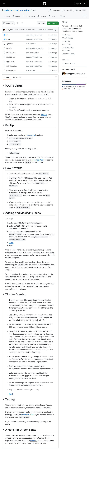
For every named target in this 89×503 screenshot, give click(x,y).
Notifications (56, 10)
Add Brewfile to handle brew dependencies (41, 48)
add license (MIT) (32, 53)
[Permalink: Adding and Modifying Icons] (3, 212)
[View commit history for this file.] (55, 29)
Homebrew (30, 135)
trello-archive (11, 10)
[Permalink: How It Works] (3, 167)
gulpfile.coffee (11, 66)
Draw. (11, 242)
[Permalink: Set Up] (3, 125)
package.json (11, 70)
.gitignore (9, 44)
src (7, 35)
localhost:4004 (38, 160)
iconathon (25, 10)
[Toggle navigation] (4, 3)
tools (8, 39)
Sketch (44, 114)
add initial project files (34, 35)
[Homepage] (44, 3)
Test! (11, 394)
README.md (10, 57)
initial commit (30, 44)
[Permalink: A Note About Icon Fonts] (3, 429)
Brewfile (9, 48)
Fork (69, 10)
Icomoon (33, 440)
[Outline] (56, 77)
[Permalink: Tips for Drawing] (3, 294)
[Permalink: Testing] (3, 399)
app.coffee (10, 61)
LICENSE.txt (10, 53)
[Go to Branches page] (18, 23)
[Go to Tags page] (22, 23)
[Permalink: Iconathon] (3, 85)
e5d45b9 (41, 29)
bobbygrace (9, 30)
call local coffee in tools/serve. (25, 30)
